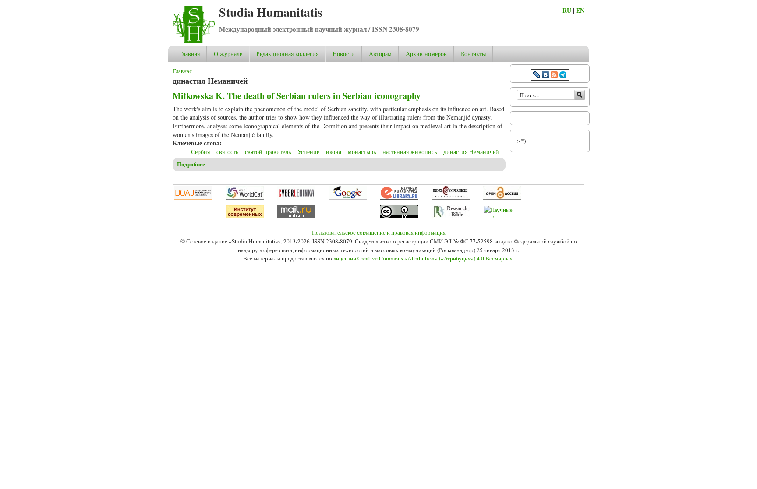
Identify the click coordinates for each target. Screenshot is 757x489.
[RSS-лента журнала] (554, 76)
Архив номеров (426, 53)
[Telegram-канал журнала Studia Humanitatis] (562, 76)
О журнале (228, 53)
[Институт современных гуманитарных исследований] (245, 216)
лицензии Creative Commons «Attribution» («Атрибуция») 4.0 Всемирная (423, 258)
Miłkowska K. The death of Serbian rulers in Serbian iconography (297, 95)
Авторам (380, 53)
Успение (308, 152)
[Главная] (194, 41)
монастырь (362, 152)
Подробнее (191, 164)
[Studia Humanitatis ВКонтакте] (545, 76)
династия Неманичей (471, 152)
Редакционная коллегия (287, 53)
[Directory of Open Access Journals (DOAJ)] (193, 197)
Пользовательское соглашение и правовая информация (379, 232)
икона (333, 152)
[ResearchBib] (451, 216)
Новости (344, 53)
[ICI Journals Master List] (451, 197)
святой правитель (268, 152)
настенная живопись (409, 152)
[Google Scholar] (348, 197)
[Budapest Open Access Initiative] (502, 197)
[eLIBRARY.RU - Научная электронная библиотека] (399, 197)
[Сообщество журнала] (537, 76)
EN (580, 10)
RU (566, 10)
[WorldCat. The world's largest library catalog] (245, 197)
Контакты (473, 53)
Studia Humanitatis (270, 12)
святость (227, 152)
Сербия (200, 152)
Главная (189, 53)
